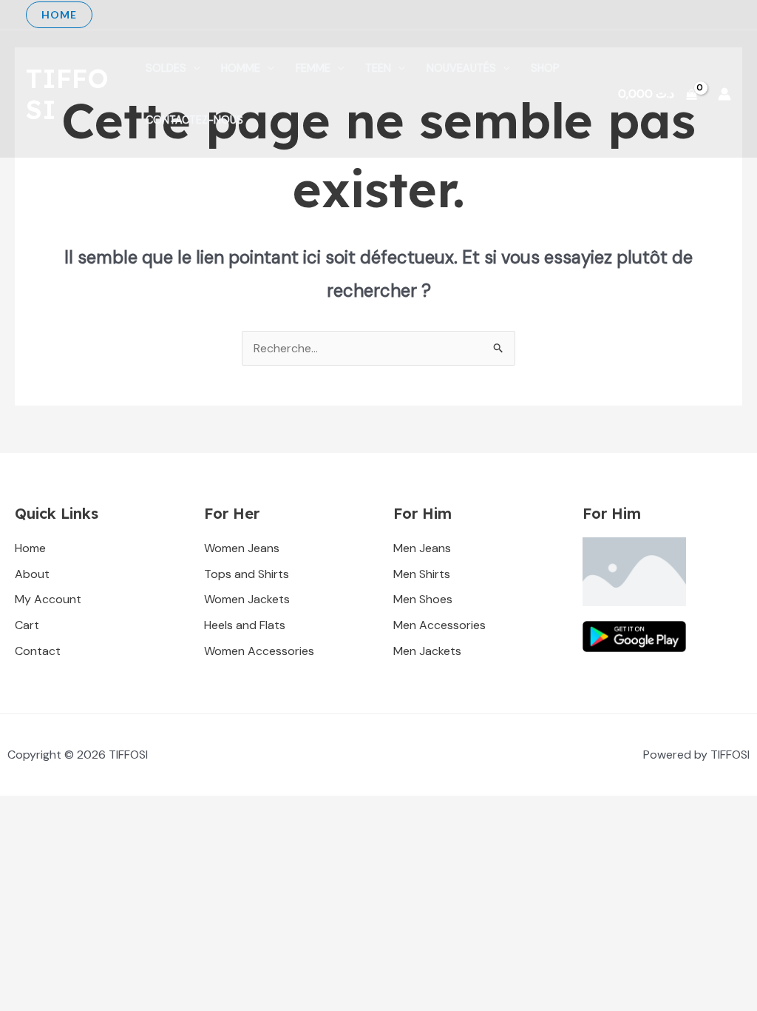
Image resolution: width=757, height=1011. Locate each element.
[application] (193, 68)
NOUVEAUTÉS (461, 68)
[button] (59, 14)
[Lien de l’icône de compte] (724, 94)
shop (545, 68)
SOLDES (166, 68)
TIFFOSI (67, 94)
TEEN (378, 68)
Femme (313, 68)
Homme (240, 68)
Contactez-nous (194, 120)
